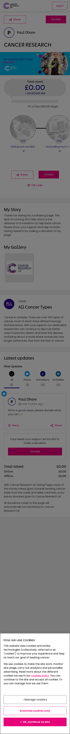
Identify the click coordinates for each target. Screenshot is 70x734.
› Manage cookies (35, 699)
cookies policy (40, 675)
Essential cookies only (35, 711)
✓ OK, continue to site (35, 722)
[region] (35, 683)
